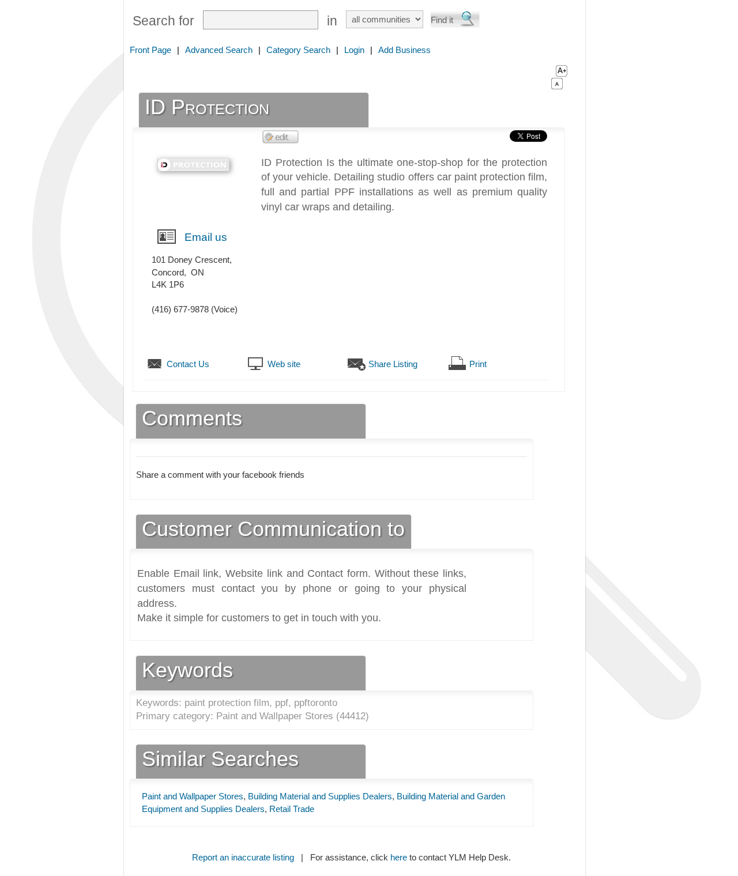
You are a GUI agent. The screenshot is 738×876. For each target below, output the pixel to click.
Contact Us (188, 364)
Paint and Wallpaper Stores (192, 796)
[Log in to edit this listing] (280, 136)
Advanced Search (219, 50)
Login (354, 50)
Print (478, 364)
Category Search (298, 50)
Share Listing (392, 364)
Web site (284, 364)
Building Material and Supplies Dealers (320, 796)
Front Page (150, 50)
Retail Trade (291, 809)
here (398, 857)
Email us (205, 237)
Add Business (404, 50)
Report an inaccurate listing (243, 857)
